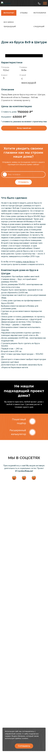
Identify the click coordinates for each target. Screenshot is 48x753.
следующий (38, 26)
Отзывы (24, 13)
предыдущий (10, 26)
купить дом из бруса (25, 261)
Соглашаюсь (24, 746)
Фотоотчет (8, 13)
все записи (9, 22)
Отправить (23, 182)
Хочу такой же (24, 128)
